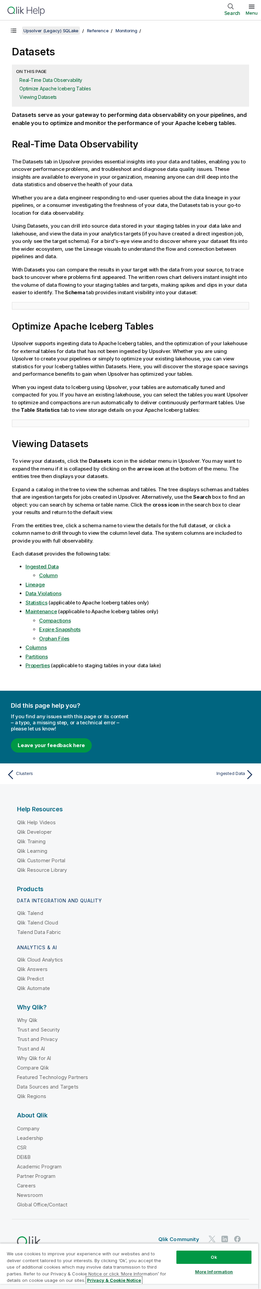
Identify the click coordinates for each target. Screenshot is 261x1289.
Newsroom (30, 1195)
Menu (252, 13)
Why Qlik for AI (34, 1058)
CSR (22, 1147)
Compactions (55, 620)
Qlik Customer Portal (41, 860)
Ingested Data (42, 566)
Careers (26, 1185)
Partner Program (36, 1176)
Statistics (36, 602)
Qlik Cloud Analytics (40, 960)
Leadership (30, 1138)
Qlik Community (178, 1239)
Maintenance (41, 611)
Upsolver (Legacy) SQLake (51, 30)
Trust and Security (38, 1029)
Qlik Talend (30, 913)
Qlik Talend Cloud (37, 922)
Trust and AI (31, 1049)
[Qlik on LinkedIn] (225, 1239)
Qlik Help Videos (36, 822)
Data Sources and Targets (48, 1087)
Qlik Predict (30, 979)
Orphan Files (54, 638)
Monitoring (126, 30)
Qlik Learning (32, 851)
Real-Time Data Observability (50, 80)
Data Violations (43, 593)
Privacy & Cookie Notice (114, 1280)
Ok (214, 1257)
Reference (98, 30)
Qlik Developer (34, 832)
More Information (214, 1271)
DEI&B (24, 1157)
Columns (36, 647)
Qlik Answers (32, 969)
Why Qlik (27, 1020)
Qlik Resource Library (42, 870)
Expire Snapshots (60, 629)
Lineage (35, 584)
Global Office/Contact (42, 1204)
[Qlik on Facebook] (237, 1239)
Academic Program (39, 1166)
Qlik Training (31, 841)
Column (48, 575)
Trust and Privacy (37, 1039)
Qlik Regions (31, 1096)
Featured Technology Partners (52, 1077)
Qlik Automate (33, 988)
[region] (129, 1266)
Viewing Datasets (38, 97)
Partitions (36, 656)
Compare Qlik (33, 1068)
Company (28, 1128)
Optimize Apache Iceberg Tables (55, 88)
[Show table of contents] (13, 30)
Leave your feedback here (51, 745)
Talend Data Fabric (39, 932)
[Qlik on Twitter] (212, 1239)
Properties (37, 665)
